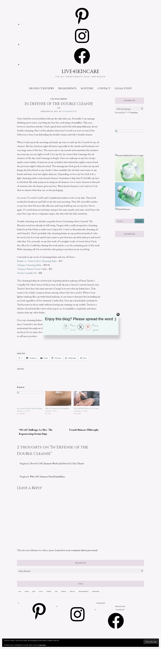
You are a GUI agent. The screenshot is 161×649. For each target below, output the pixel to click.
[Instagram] (82, 44)
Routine (87, 88)
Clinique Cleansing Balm (29, 265)
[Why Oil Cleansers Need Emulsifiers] (58, 398)
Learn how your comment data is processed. (76, 550)
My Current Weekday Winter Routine (29, 408)
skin (56, 591)
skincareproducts (83, 591)
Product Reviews (41, 88)
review (41, 591)
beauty (27, 591)
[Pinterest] (82, 24)
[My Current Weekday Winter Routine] (30, 398)
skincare (63, 591)
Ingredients (67, 88)
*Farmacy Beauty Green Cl (30, 268)
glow (34, 591)
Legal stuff (123, 88)
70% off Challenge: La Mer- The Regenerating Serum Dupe (35, 431)
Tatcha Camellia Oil (26, 273)
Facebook (129, 234)
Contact (104, 88)
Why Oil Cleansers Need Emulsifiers (57, 408)
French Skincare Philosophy (83, 429)
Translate (134, 112)
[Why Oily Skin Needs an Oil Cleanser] (86, 398)
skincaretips (95, 591)
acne (19, 591)
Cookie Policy (42, 645)
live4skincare (69, 111)
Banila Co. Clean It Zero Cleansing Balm (37, 261)
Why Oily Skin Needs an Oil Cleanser (86, 408)
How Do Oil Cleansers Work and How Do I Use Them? (57, 463)
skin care (72, 591)
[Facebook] (82, 64)
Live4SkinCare (80, 71)
